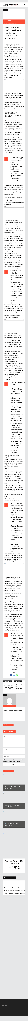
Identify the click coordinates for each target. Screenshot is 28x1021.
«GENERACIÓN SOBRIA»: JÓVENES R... (12, 805)
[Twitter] (14, 674)
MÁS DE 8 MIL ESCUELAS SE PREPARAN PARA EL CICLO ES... (13, 913)
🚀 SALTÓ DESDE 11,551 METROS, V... (11, 824)
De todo (5, 10)
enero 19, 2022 (8, 20)
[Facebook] (11, 674)
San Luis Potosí (7, 899)
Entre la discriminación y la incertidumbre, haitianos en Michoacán (12, 114)
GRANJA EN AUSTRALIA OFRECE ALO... (12, 787)
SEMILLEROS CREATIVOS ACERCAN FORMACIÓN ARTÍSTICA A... (11, 936)
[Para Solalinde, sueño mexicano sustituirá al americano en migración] (9, 700)
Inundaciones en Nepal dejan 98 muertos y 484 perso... (13, 961)
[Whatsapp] (17, 674)
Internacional (7, 947)
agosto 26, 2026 (8, 916)
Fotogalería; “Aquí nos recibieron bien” (13, 358)
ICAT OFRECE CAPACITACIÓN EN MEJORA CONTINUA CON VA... (13, 985)
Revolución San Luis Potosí (11, 23)
